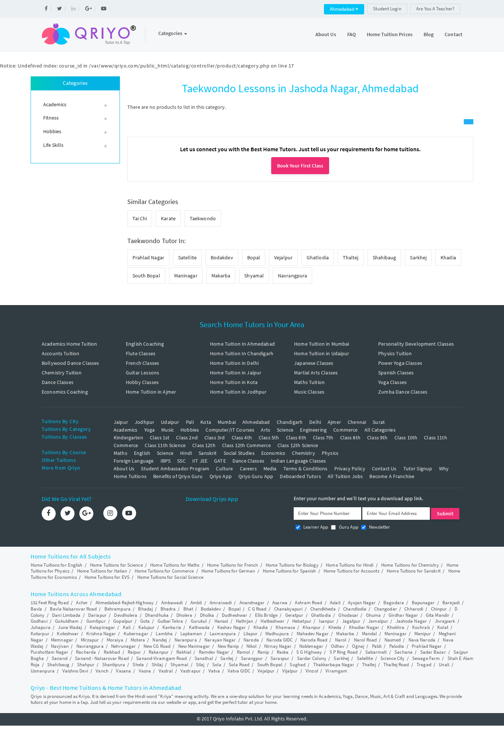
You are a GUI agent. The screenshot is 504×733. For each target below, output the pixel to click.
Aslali (335, 602)
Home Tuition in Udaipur (321, 353)
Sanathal (203, 658)
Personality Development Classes (416, 344)
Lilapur (251, 633)
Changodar (385, 609)
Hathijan (244, 621)
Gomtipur (96, 621)
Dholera (184, 615)
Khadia (448, 257)
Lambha (164, 633)
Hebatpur (301, 621)
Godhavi (39, 621)
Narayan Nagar (220, 640)
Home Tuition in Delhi (234, 363)
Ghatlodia (318, 257)
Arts (265, 429)
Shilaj (157, 664)
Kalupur (146, 627)
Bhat (188, 609)
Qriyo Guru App (255, 476)
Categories (170, 33)
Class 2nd (186, 437)
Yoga (149, 429)
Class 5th (269, 437)
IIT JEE (199, 460)
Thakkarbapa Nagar (334, 664)
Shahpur (86, 664)
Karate (168, 218)
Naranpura (186, 640)
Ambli (196, 602)
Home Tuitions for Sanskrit (414, 571)
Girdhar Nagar (403, 615)
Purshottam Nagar (50, 652)
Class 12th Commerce (246, 445)
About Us (325, 34)
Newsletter (379, 527)
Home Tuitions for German (228, 571)
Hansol (221, 621)
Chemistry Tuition (62, 372)
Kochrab (421, 627)
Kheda (335, 627)
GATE (220, 460)
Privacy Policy (349, 468)
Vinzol (311, 671)
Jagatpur (351, 621)
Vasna (145, 671)
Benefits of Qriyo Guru (178, 476)
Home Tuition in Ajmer (151, 392)
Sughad (297, 664)
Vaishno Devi (75, 671)
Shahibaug (384, 257)
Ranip (263, 652)
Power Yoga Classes (400, 363)
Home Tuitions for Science (116, 565)
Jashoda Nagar (411, 621)
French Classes (142, 363)
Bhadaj (145, 609)
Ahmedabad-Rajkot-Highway (124, 602)
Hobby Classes (142, 382)
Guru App (348, 527)
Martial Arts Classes (316, 372)
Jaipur (121, 422)
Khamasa (285, 627)
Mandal (369, 633)
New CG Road (157, 646)
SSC (181, 460)
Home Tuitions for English (57, 565)
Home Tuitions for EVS (107, 577)
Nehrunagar (123, 646)
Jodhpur (144, 422)
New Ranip (228, 646)
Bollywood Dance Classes (70, 363)
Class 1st (159, 437)
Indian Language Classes (298, 460)
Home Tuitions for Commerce (164, 571)
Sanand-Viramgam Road (161, 658)
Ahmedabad (342, 9)
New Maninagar (194, 646)
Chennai (357, 422)
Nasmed (392, 640)
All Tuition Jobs (345, 476)
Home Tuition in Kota (234, 382)
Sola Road (239, 664)
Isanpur (326, 621)
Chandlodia (354, 609)
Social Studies (239, 453)
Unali (444, 664)
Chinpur (439, 609)
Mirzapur (90, 640)
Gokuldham (67, 621)
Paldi (377, 646)
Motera (138, 640)
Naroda (251, 640)
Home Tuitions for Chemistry (410, 565)
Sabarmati (376, 652)
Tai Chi (139, 218)
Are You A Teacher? (435, 9)
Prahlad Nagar (148, 257)
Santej (226, 658)
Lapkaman (191, 633)
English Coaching (145, 344)
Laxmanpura (223, 633)
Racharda (86, 652)
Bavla (36, 609)
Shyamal (254, 275)
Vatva (214, 671)
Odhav (338, 646)
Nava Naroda (421, 640)
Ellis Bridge (266, 615)
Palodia (396, 646)
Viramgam (336, 671)
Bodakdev (222, 257)
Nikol (251, 646)
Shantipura (113, 664)
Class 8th (350, 437)
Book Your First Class (300, 165)
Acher (82, 602)
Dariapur (97, 615)
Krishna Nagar (101, 633)
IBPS (165, 460)
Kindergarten (128, 437)
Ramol (243, 652)
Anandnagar (252, 602)
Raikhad (112, 652)
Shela (138, 664)
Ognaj (358, 646)
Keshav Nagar (231, 627)
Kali (127, 627)
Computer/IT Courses (230, 429)
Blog (429, 34)
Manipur (422, 633)
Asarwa (279, 602)
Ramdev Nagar (214, 652)
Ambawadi (172, 602)
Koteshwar (68, 633)
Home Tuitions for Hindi (349, 565)
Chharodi (413, 609)
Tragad (424, 664)
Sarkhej (418, 257)
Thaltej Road (396, 664)
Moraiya (115, 640)
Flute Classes (140, 353)
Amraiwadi (221, 602)
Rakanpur (159, 652)
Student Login (387, 9)
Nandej (159, 640)
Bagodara (393, 602)
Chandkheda (323, 609)
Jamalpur (378, 621)
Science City (392, 658)
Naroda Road (313, 640)
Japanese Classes (313, 363)
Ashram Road (308, 602)
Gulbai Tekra (170, 621)
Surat (379, 422)
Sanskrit (208, 453)
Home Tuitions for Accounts (351, 571)
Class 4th (242, 437)
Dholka (207, 615)
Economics (273, 453)
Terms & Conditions (305, 468)
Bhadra (168, 609)
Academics (125, 429)
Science (285, 429)
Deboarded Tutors (300, 476)
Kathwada (199, 627)
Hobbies (189, 429)
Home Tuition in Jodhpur (238, 392)
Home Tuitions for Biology (292, 565)
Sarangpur (252, 658)
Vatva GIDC (239, 671)
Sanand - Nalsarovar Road (101, 658)
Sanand (60, 658)
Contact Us (384, 468)
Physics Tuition (395, 353)
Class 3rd (214, 437)
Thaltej (351, 257)
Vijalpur (290, 671)
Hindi (186, 453)
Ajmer (334, 422)
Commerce (345, 429)
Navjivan (60, 646)
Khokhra (396, 627)
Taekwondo (203, 218)
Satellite (187, 257)
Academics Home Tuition (69, 344)
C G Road (257, 609)
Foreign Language (133, 460)
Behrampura (117, 609)
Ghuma (373, 615)
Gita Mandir (437, 615)
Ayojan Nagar (362, 602)
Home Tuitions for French (232, 565)
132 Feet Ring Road (50, 602)
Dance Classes (57, 382)
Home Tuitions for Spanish (289, 571)
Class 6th (296, 437)
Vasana (123, 671)
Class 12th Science (297, 445)
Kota (205, 422)
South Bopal (146, 275)
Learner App (315, 527)
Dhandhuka (157, 615)
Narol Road (365, 640)
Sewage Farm (426, 658)
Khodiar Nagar (364, 627)
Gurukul (199, 621)
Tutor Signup (417, 468)
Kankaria (171, 627)
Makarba (221, 275)
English (142, 453)
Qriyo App (221, 476)
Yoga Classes (392, 382)
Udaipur (170, 422)
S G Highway (309, 652)
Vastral (166, 671)
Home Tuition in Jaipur (235, 372)
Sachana (403, 652)
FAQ (351, 34)
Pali (190, 422)
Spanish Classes (396, 372)
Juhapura (41, 627)
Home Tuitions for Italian (102, 571)
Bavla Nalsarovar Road (73, 609)
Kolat (442, 627)
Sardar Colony (311, 658)
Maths (120, 453)
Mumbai (227, 422)
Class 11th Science (165, 445)
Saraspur (279, 658)
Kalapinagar (102, 627)
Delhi (315, 422)
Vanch (102, 671)
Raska (283, 652)
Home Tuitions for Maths (174, 565)
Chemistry (303, 453)
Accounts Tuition (60, 353)
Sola (216, 664)
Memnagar (62, 640)
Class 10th (406, 437)
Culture (224, 468)
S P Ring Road (343, 652)
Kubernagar (136, 633)
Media (270, 468)
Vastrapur (190, 671)
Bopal (253, 257)
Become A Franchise (391, 476)
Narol (340, 640)
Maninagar (185, 275)
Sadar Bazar (433, 652)
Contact (453, 34)
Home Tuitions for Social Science (170, 577)
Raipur (134, 652)
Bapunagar (423, 602)
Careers (248, 468)
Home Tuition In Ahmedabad (242, 344)
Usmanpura (43, 671)
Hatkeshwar (272, 621)
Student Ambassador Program (175, 468)
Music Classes (309, 392)
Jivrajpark (445, 621)
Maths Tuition (309, 382)
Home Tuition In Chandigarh (241, 353)
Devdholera (125, 615)
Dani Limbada (66, 615)
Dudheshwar (234, 615)
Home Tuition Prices (389, 34)
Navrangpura (292, 275)
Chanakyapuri (288, 609)
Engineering (313, 429)
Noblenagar (311, 646)
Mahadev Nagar (313, 633)
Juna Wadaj (70, 627)
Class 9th (377, 437)
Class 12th (203, 445)
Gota (145, 621)
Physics (330, 453)
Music (167, 429)
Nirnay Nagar (277, 646)
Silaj (200, 664)
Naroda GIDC (279, 640)
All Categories (380, 429)
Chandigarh (290, 422)
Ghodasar (348, 615)
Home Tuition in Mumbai (321, 344)
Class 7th (323, 437)
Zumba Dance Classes (402, 392)
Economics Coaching (65, 392)
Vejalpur (283, 257)
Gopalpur (122, 621)
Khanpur (312, 627)
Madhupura (277, 633)
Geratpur (294, 615)
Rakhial (183, 652)
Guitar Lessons (142, 372)
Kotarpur (40, 633)
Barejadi (451, 602)
